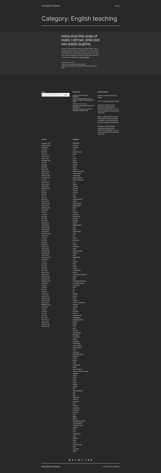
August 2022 (45, 147)
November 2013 (46, 278)
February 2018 (45, 184)
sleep (74, 392)
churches (75, 190)
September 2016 (46, 207)
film (74, 235)
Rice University (86, 65)
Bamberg (75, 162)
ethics (74, 227)
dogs (76, 64)
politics (74, 367)
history (74, 265)
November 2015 (46, 229)
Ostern (74, 349)
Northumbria (76, 337)
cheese (74, 184)
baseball (75, 164)
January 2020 (45, 173)
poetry (74, 362)
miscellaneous (76, 317)
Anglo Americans (77, 151)
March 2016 (45, 220)
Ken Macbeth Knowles (51, 6)
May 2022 (44, 151)
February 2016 (45, 222)
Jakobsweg (80, 65)
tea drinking (76, 410)
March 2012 (45, 317)
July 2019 (44, 179)
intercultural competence (79, 281)
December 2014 (46, 250)
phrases (75, 360)
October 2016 (45, 205)
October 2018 (45, 182)
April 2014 (44, 268)
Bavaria (75, 166)
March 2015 (45, 244)
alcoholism (71, 64)
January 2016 (45, 225)
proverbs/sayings (77, 369)
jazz (74, 291)
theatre (75, 416)
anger (74, 149)
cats (74, 182)
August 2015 (45, 235)
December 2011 (46, 324)
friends (74, 248)
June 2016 (44, 214)
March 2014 (45, 270)
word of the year (77, 444)
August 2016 (45, 210)
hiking (74, 263)
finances (75, 238)
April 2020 (44, 166)
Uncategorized (77, 433)
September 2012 (46, 304)
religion (75, 375)
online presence (77, 347)
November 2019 (46, 177)
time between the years (79, 421)
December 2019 (46, 175)
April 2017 (44, 197)
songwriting (76, 401)
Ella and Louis (76, 216)
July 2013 (44, 285)
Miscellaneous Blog (78, 319)
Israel (74, 287)
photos (74, 358)
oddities (75, 339)
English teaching (81, 64)
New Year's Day (77, 332)
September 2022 (46, 145)
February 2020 (45, 171)
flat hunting (76, 240)
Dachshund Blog (77, 203)
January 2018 (45, 186)
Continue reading (84, 57)
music (74, 326)
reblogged (75, 373)
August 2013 (45, 283)
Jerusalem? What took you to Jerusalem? (80, 96)
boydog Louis (76, 175)
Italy (74, 289)
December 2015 (46, 227)
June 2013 (44, 287)
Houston (75, 272)
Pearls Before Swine (78, 354)
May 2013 (44, 289)
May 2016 (44, 216)
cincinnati (75, 192)
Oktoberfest (76, 341)
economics (75, 214)
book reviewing (77, 173)
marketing (75, 304)
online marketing (77, 345)
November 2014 (46, 253)
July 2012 (44, 309)
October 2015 (45, 231)
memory (75, 313)
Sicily (74, 388)
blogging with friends (78, 171)
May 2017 (44, 194)
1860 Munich (76, 143)
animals (75, 154)
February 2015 (45, 246)
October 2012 (45, 302)
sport (74, 403)
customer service (77, 199)
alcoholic (67, 65)
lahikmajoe (100, 95)
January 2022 (45, 158)
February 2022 (45, 156)
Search (43, 92)
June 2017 (44, 192)
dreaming (75, 212)
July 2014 (44, 261)
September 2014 (46, 257)
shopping (75, 386)
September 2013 (46, 281)
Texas (74, 414)
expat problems (77, 231)
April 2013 (44, 291)
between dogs (73, 65)
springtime (75, 405)
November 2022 (46, 143)
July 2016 (44, 212)
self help (75, 384)
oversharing (76, 352)
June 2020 (44, 164)
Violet (74, 436)
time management (77, 423)
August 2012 (45, 306)
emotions (75, 218)
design (74, 207)
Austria (74, 158)
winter (74, 440)
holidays (75, 268)
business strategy (77, 177)
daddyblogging (77, 205)
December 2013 (46, 276)
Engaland (75, 220)
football (75, 244)
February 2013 (45, 293)
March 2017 (45, 199)
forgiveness (76, 246)
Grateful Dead (76, 257)
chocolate (75, 186)
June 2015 (44, 238)
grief (74, 259)
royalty (74, 377)
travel (74, 431)
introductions (76, 285)
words (74, 446)
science (75, 382)
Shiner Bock (94, 65)
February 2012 (45, 319)
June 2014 (44, 263)
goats (74, 255)
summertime (76, 408)
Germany (75, 253)
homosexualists (77, 270)
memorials (75, 311)
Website (117, 6)
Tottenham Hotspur (78, 425)
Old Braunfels (76, 343)
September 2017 (46, 188)
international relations (78, 283)
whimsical (75, 438)
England (75, 222)
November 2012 (46, 300)
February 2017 (45, 201)
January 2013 (45, 296)
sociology (75, 399)
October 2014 (45, 255)
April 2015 (44, 242)
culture (74, 197)
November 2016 (46, 203)
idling (74, 278)
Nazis (74, 328)
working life (76, 448)
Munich (75, 324)
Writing (74, 451)
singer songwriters (78, 390)
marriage (75, 306)
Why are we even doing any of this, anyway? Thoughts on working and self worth (83, 100)
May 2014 (44, 265)
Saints (74, 380)
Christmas (75, 188)
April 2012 (44, 315)
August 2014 (45, 259)
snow (74, 395)
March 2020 (45, 169)
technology (76, 412)
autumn (75, 160)
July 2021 (44, 162)
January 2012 (45, 321)
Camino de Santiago (78, 179)
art (73, 156)
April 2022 (44, 154)
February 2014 (45, 272)
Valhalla (63, 67)
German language (77, 250)
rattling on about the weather (80, 371)
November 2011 (46, 326)
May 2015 (44, 240)
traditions (75, 427)
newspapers (76, 334)
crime (74, 194)
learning (75, 296)
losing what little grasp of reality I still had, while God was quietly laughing (80, 40)
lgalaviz (100, 116)
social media (76, 397)
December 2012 (46, 298)
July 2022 (44, 149)
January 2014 (45, 274)
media (74, 309)
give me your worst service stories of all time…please (83, 106)
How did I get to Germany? (80, 274)
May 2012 (44, 313)
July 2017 (44, 190)
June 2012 (44, 311)
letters (74, 298)
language (75, 293)
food (74, 242)
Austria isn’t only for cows (79, 103)
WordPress (116, 466)
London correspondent (79, 302)
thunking (75, 418)
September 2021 (46, 160)
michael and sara (77, 315)
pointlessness (76, 365)
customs (75, 201)
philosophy (76, 356)
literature (75, 300)
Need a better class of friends (111, 101)
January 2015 (45, 248)
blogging (75, 169)
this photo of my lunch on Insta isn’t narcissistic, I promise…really (82, 109)
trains (74, 429)
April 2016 (44, 218)
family (74, 233)
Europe (74, 229)
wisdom (75, 442)
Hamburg (75, 261)
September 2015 (46, 233)
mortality (75, 321)
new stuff (75, 330)
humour (75, 276)
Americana (75, 147)
